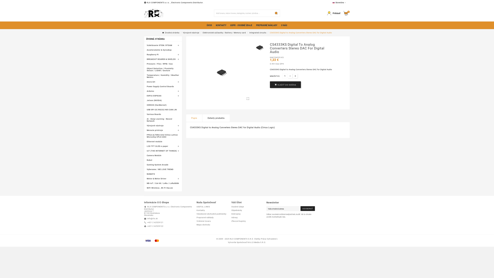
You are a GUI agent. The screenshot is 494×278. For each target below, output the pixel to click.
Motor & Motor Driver (156, 179)
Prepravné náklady (205, 217)
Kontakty (201, 210)
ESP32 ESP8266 (154, 96)
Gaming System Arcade (157, 165)
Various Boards (154, 114)
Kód (272, 57)
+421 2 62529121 (155, 222)
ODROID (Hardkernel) (157, 105)
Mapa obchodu (203, 225)
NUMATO (151, 174)
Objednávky (236, 210)
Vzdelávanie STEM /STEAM (159, 45)
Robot (149, 160)
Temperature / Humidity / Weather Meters (163, 76)
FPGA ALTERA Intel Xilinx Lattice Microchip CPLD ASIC (162, 136)
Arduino (150, 91)
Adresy (234, 217)
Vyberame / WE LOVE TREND (160, 169)
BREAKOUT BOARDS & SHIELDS (161, 59)
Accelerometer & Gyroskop (159, 50)
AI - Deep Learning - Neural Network (159, 120)
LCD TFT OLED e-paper (157, 146)
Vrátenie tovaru (204, 221)
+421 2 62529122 (155, 226)
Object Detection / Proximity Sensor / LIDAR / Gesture (160, 69)
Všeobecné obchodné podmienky (211, 214)
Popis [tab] (194, 118)
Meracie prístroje (155, 130)
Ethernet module (154, 142)
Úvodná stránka (155, 39)
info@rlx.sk (152, 219)
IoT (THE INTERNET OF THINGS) (162, 151)
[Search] (276, 13)
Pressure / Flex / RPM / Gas (160, 64)
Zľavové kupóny (238, 221)
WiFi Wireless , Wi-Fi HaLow (160, 188)
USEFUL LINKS (203, 207)
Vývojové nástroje (155, 126)
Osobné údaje (237, 207)
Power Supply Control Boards (160, 86)
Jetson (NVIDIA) (154, 100)
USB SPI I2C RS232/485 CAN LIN (162, 110)
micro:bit (151, 82)
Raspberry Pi (153, 55)
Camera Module (154, 155)
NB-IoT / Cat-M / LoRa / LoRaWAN (163, 183)
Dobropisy (236, 214)
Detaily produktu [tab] (216, 118)
